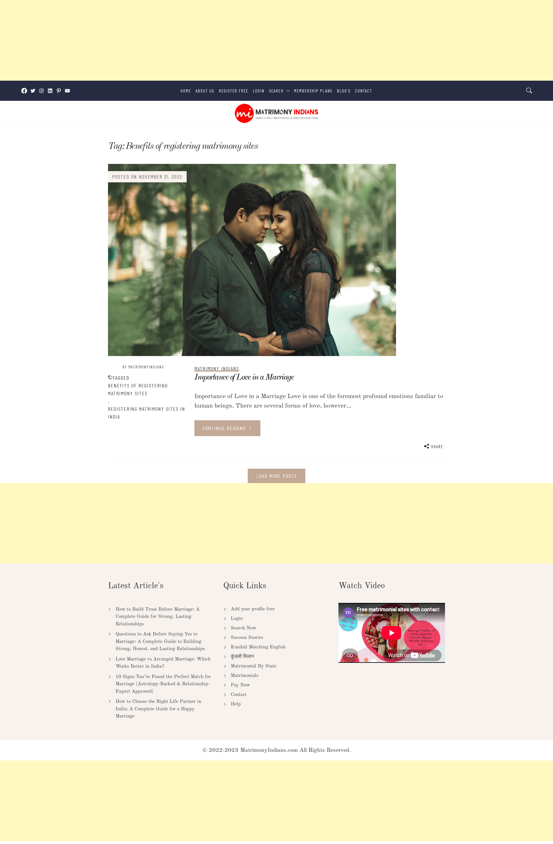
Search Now (243, 628)
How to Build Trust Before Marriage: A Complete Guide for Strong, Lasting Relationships (157, 617)
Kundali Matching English (258, 647)
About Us (205, 90)
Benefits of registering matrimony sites (138, 389)
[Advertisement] (173, 40)
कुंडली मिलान (242, 656)
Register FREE (233, 90)
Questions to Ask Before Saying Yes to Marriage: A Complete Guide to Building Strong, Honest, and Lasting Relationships (160, 641)
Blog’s (344, 90)
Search (276, 90)
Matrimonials (244, 675)
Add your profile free (253, 609)
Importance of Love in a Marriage (243, 377)
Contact (363, 90)
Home (186, 90)
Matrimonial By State (253, 666)
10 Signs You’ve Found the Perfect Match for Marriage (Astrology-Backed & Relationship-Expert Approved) (163, 684)
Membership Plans (313, 90)
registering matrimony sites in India (146, 413)
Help (236, 704)
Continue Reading (225, 428)
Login (258, 90)
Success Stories (247, 637)
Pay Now (240, 685)
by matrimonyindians (143, 366)
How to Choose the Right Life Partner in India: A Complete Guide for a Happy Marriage (158, 709)
